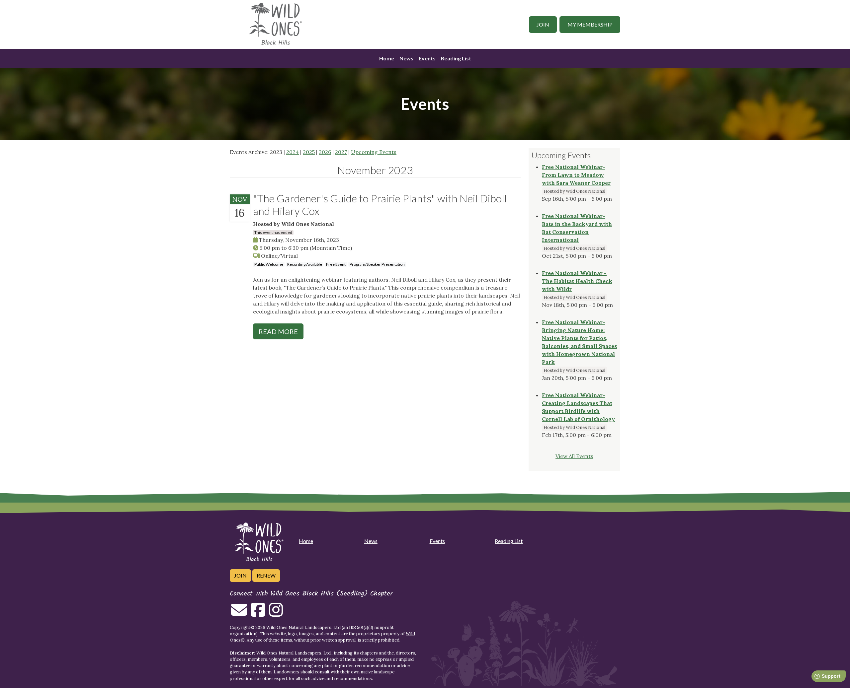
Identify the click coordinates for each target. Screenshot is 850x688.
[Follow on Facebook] (258, 613)
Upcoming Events (373, 152)
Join (543, 24)
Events (427, 58)
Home (386, 58)
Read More (278, 331)
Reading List (456, 58)
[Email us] (239, 613)
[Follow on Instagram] (276, 613)
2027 (341, 152)
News (406, 58)
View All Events (574, 456)
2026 (325, 152)
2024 (292, 152)
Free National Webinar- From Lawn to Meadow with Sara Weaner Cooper (576, 175)
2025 (309, 152)
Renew (266, 575)
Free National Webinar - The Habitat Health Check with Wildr (577, 281)
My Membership (590, 24)
